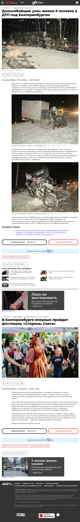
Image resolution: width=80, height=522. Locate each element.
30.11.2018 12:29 (6, 8)
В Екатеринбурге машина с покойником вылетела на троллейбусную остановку (22, 278)
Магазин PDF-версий (52, 483)
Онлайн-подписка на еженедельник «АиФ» (28, 485)
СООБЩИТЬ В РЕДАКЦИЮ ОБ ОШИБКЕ (66, 485)
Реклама (17, 483)
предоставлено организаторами (12, 379)
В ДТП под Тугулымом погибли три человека (34, 235)
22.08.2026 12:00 (6, 316)
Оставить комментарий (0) (63, 242)
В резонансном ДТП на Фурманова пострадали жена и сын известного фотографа (21, 272)
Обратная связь (49, 485)
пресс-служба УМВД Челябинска (12, 70)
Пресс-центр (40, 483)
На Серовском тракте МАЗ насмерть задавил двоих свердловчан (42, 230)
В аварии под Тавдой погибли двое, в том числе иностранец (40, 233)
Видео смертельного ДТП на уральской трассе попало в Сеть (61, 278)
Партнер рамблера (31, 514)
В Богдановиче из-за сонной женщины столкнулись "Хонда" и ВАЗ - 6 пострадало (23, 284)
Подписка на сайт (28, 483)
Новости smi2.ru (8, 311)
